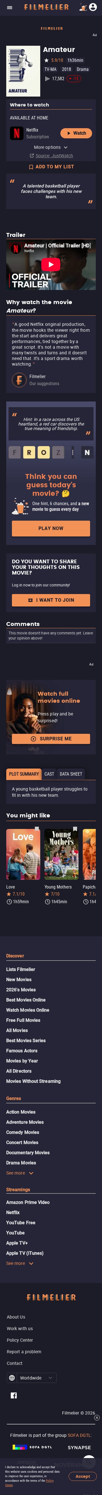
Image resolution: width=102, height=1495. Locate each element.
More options (47, 147)
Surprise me (56, 738)
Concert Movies (22, 1142)
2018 (66, 69)
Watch (79, 133)
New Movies (18, 979)
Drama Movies (21, 1163)
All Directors (18, 1071)
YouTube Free (20, 1222)
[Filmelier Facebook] (14, 1396)
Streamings (18, 1189)
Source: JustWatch (54, 155)
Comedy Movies (22, 1132)
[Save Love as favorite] (36, 828)
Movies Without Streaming (33, 1081)
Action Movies (20, 1112)
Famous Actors (21, 1050)
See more (15, 1173)
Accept (83, 1476)
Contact (15, 1363)
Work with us (20, 1328)
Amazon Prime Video (28, 1202)
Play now (51, 528)
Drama (83, 69)
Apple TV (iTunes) (25, 1253)
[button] (50, 1378)
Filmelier (37, 376)
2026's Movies (21, 989)
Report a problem (24, 1351)
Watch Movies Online (28, 1010)
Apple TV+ (17, 1243)
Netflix (13, 1212)
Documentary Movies (28, 1152)
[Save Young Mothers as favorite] (75, 828)
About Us (16, 1317)
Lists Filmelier (20, 969)
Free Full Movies (23, 1020)
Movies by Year (22, 1061)
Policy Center (20, 1340)
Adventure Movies (25, 1122)
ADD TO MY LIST (55, 166)
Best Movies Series (26, 1040)
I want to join (55, 600)
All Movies (17, 1030)
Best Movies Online (26, 1000)
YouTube (15, 1233)
